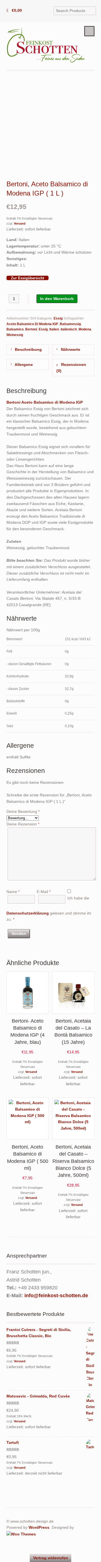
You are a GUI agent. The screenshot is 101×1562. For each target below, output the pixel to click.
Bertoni (31, 329)
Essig (58, 318)
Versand (20, 223)
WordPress (39, 1527)
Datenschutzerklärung (27, 913)
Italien (54, 329)
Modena (85, 329)
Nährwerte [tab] (70, 349)
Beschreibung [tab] (28, 349)
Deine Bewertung (23, 811)
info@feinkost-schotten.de (56, 1295)
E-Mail (43, 891)
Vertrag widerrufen (50, 1558)
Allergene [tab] (23, 364)
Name (13, 891)
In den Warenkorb (57, 298)
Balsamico (15, 329)
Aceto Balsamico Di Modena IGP (32, 324)
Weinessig (14, 335)
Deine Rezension (22, 824)
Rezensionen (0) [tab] (71, 367)
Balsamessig (70, 324)
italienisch (69, 329)
